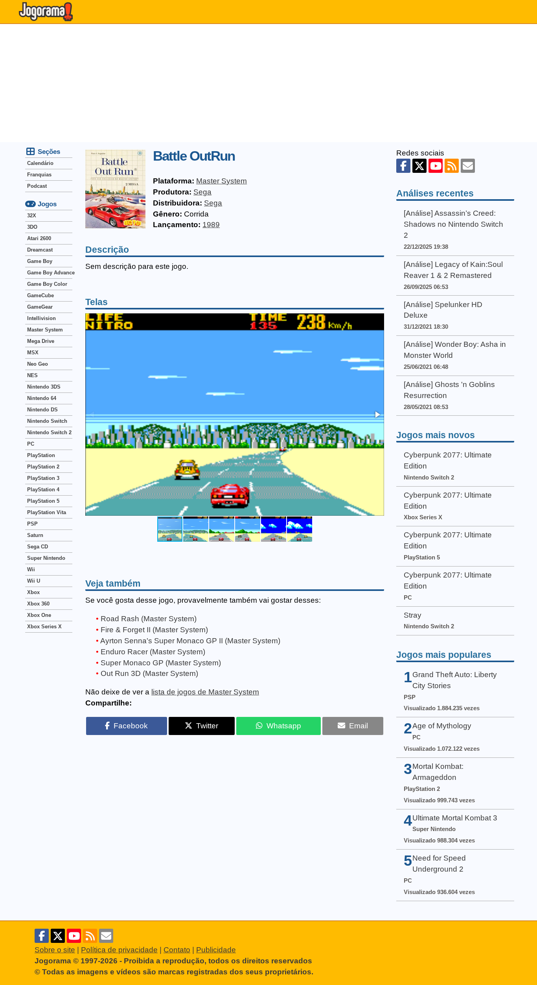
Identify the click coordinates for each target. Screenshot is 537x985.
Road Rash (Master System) (149, 619)
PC (30, 444)
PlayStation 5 (43, 501)
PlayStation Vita (46, 512)
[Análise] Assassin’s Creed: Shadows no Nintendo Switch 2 (453, 224)
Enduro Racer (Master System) (153, 652)
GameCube (40, 295)
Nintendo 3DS (44, 387)
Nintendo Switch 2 (49, 432)
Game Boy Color (47, 284)
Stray (412, 615)
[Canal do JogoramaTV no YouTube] (435, 166)
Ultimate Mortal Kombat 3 (454, 818)
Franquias (39, 175)
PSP (32, 524)
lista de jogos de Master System (205, 692)
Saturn (35, 535)
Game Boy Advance (49, 273)
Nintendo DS (42, 410)
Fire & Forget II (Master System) (154, 630)
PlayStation (41, 455)
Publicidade (216, 950)
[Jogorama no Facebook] (403, 166)
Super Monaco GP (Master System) (161, 663)
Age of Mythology (441, 726)
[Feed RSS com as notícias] (452, 166)
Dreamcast (40, 250)
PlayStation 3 (43, 478)
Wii (31, 569)
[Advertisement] (268, 83)
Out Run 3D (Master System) (149, 673)
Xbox (33, 592)
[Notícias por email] (468, 166)
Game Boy (39, 261)
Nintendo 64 (41, 398)
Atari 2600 (39, 238)
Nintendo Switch (47, 421)
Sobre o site (55, 950)
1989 (211, 224)
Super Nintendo (46, 558)
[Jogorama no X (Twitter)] (419, 166)
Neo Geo (37, 364)
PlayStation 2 (43, 467)
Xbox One (39, 615)
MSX (33, 352)
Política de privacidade (119, 950)
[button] (377, 414)
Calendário (40, 163)
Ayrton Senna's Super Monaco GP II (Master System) (190, 641)
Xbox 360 (38, 604)
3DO (32, 227)
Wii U (33, 581)
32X (31, 215)
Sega (202, 192)
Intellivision (41, 318)
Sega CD (37, 547)
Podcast (37, 186)
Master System (221, 181)
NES (32, 375)
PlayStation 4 (43, 489)
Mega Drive (40, 341)
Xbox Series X (44, 627)
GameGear (40, 307)
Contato (177, 950)
